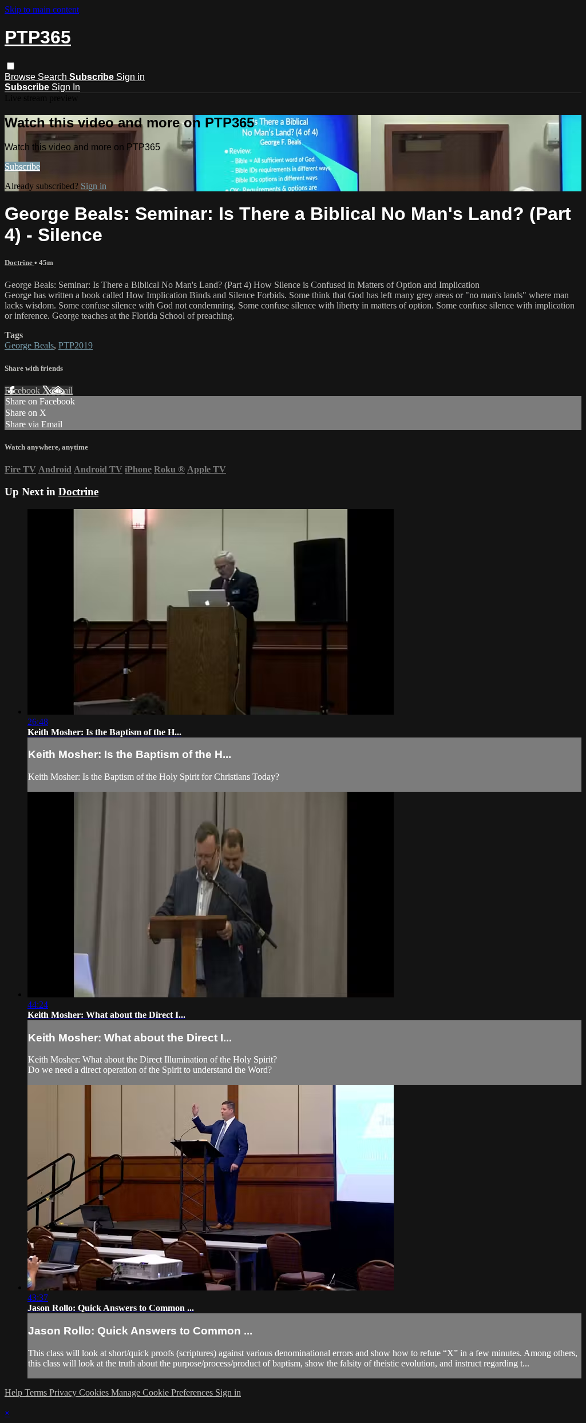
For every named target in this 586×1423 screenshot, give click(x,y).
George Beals (29, 345)
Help (15, 1392)
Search (53, 77)
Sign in (130, 77)
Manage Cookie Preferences (163, 1392)
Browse (21, 77)
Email (62, 390)
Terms (37, 1392)
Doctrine (19, 262)
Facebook (23, 390)
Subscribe (22, 166)
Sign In (66, 87)
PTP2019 (75, 345)
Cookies (95, 1392)
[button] (10, 66)
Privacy (64, 1392)
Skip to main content (42, 9)
